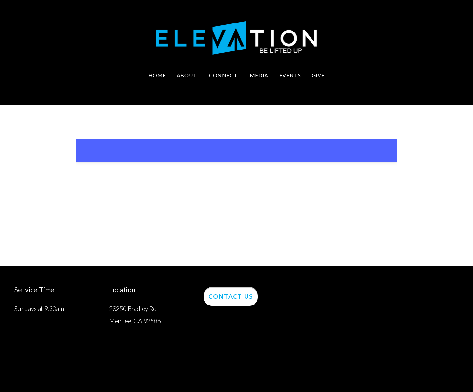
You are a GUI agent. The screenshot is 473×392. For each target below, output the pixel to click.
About (187, 75)
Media (259, 75)
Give (318, 75)
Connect (224, 75)
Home (157, 75)
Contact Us (231, 296)
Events (290, 75)
